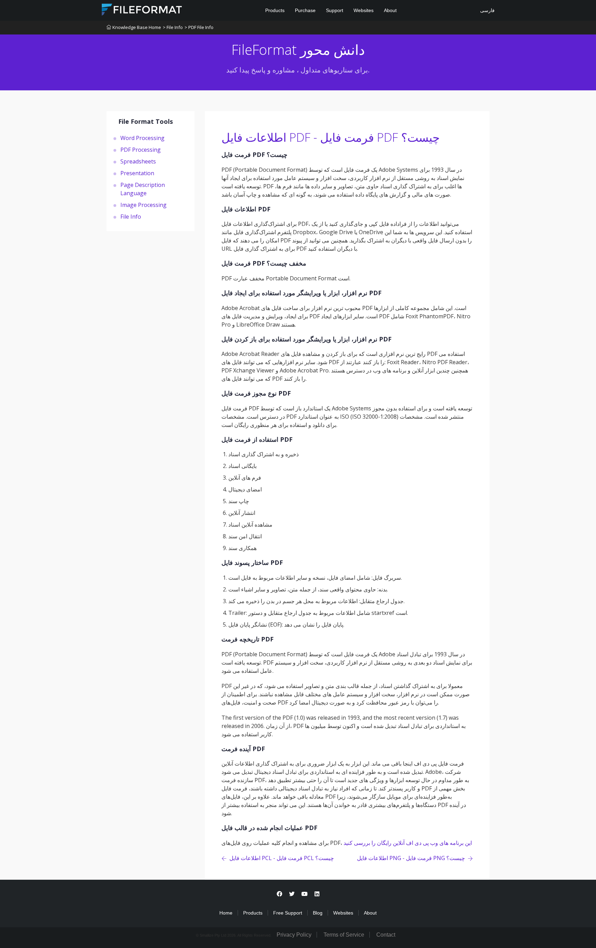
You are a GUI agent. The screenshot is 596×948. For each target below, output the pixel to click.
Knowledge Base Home (136, 27)
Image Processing (143, 204)
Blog (317, 913)
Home (225, 913)
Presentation (137, 173)
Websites (364, 10)
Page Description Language (142, 189)
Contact (385, 935)
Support (334, 10)
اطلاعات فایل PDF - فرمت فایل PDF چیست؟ (330, 137)
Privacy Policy (294, 935)
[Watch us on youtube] (304, 894)
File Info (130, 216)
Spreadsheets (138, 161)
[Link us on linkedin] (317, 894)
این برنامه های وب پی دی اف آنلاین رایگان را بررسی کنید (408, 843)
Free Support (287, 913)
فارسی (487, 10)
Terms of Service (344, 935)
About (390, 10)
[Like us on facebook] (279, 894)
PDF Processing (140, 149)
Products (275, 10)
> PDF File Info (199, 27)
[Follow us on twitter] (292, 894)
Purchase (305, 10)
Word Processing (142, 137)
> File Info (173, 27)
